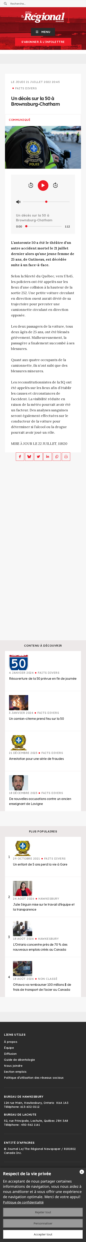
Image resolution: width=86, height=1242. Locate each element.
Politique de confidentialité (23, 1202)
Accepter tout (43, 1234)
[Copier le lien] (57, 457)
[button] (43, 32)
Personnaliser (43, 1223)
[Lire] (43, 185)
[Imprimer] (66, 457)
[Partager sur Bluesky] (29, 457)
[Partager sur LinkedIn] (48, 457)
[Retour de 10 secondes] (30, 185)
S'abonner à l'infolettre (43, 42)
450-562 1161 (30, 1125)
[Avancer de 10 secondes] (55, 185)
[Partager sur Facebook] (20, 457)
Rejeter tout (43, 1212)
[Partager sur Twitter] (38, 457)
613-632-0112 (30, 1107)
